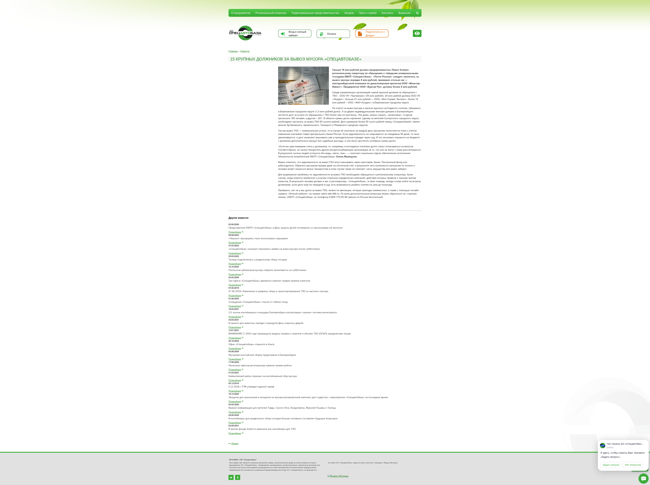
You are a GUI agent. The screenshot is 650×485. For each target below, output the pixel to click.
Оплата (331, 33)
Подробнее (235, 232)
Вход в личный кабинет (297, 33)
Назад (234, 443)
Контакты (387, 13)
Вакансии (404, 13)
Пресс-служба (368, 13)
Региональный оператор (270, 13)
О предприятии (240, 13)
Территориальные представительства (315, 13)
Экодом (349, 13)
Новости (245, 51)
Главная (233, 51)
